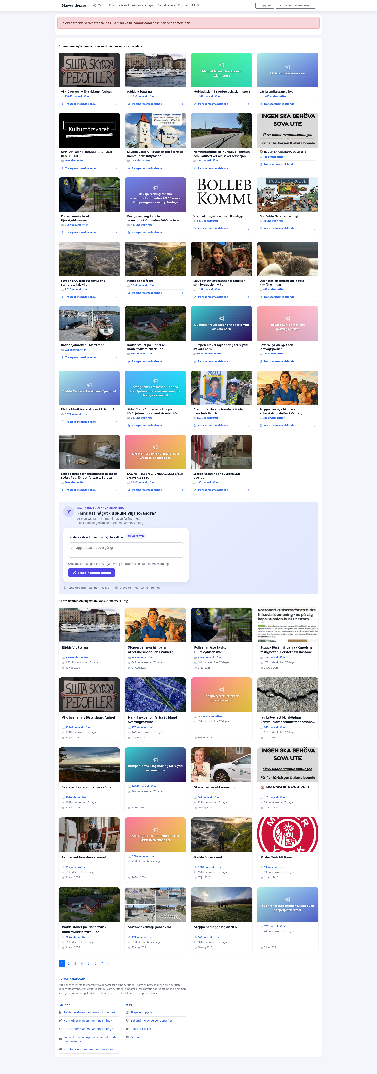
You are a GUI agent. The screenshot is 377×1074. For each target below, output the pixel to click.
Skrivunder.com (74, 5)
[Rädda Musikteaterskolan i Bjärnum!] (89, 398)
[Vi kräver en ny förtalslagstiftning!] (89, 80)
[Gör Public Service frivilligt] (287, 205)
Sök (199, 5)
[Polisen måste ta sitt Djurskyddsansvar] (89, 207)
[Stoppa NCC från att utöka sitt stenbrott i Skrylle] (89, 271)
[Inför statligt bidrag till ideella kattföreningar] (287, 271)
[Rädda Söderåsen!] (155, 269)
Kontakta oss (166, 5)
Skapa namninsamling (94, 573)
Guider (64, 1004)
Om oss (183, 5)
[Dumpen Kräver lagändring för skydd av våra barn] (221, 336)
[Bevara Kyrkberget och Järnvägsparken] (287, 336)
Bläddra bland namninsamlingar (131, 5)
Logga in (265, 5)
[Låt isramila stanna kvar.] (287, 80)
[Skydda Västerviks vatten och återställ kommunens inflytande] (155, 143)
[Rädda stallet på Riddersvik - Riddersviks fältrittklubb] (155, 336)
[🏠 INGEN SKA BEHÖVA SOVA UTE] (287, 141)
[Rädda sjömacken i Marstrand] (89, 334)
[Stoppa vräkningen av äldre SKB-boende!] (221, 465)
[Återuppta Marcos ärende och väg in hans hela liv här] (221, 400)
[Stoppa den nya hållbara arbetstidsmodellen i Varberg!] (287, 400)
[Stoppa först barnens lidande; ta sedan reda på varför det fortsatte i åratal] (89, 465)
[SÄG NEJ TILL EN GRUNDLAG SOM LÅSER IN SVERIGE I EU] (155, 465)
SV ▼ (100, 5)
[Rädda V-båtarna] (155, 80)
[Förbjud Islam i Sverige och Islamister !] (221, 80)
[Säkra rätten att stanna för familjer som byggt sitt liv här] (221, 271)
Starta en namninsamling (295, 5)
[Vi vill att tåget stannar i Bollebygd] (221, 205)
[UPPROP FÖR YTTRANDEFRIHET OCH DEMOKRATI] (89, 143)
